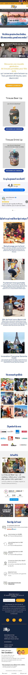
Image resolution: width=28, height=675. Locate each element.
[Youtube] (20, 620)
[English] (20, 1)
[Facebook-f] (7, 620)
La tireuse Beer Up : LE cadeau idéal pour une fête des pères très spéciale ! (13, 477)
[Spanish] (27, 1)
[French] (22, 1)
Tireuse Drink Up (14, 140)
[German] (24, 1)
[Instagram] (14, 620)
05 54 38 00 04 (12, 562)
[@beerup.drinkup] (5, 491)
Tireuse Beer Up (14, 98)
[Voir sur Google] (3, 198)
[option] (14, 19)
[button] (14, 85)
